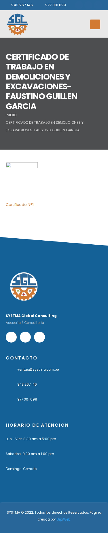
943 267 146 (22, 5)
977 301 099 (55, 5)
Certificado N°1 (19, 204)
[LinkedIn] (98, 5)
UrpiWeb (63, 519)
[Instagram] (88, 5)
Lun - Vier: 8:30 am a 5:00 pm (31, 439)
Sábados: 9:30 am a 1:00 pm (30, 454)
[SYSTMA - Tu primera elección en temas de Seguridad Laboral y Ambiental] (17, 24)
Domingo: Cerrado (21, 469)
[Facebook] (79, 5)
